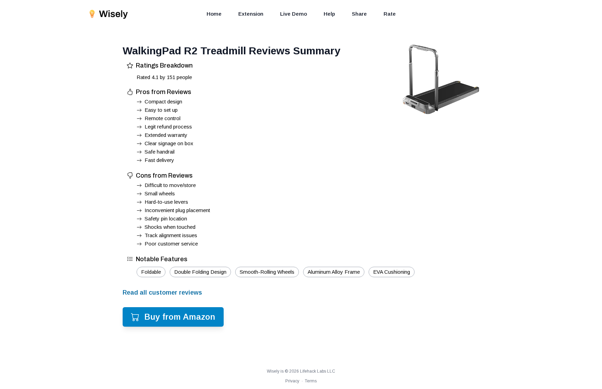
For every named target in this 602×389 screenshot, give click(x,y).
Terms (311, 381)
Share (359, 14)
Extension (250, 14)
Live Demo (293, 14)
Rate (390, 14)
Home (214, 14)
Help (329, 14)
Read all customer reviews (162, 292)
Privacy (292, 381)
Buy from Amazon (179, 316)
